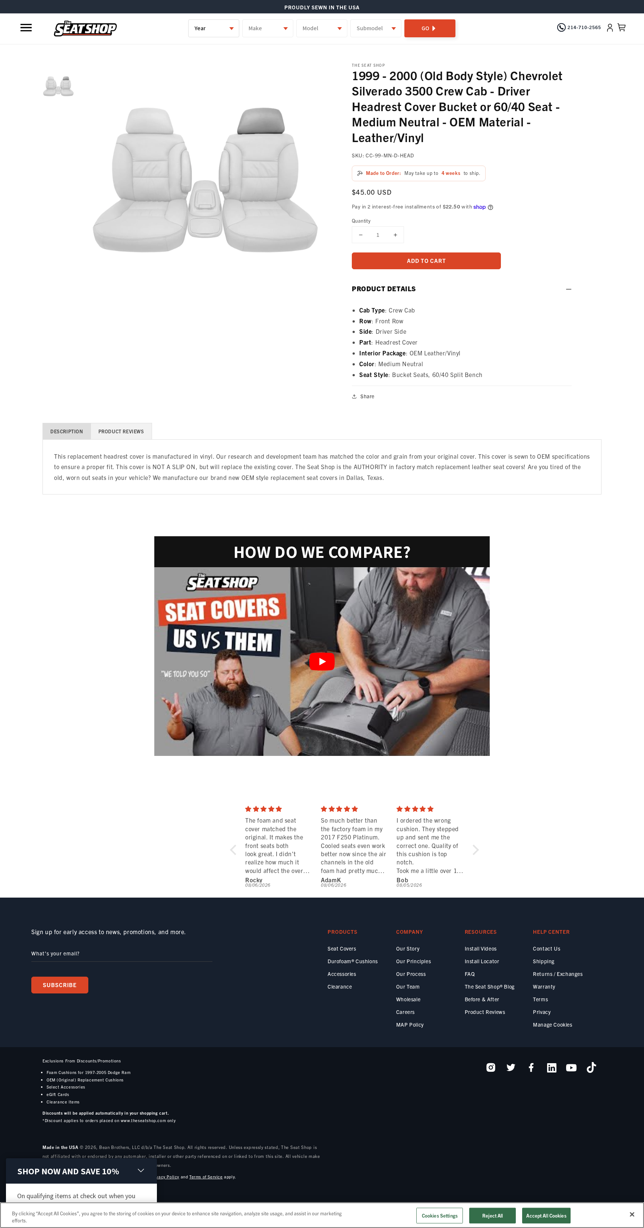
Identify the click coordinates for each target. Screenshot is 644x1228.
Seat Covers (342, 948)
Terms (540, 999)
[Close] (632, 1214)
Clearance (340, 986)
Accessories (342, 973)
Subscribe (60, 984)
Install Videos (481, 948)
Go (425, 28)
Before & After (482, 999)
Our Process (411, 973)
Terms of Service (206, 1176)
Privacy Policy (165, 1176)
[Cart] (621, 27)
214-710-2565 (584, 27)
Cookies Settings (440, 1215)
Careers (405, 1011)
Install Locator (482, 961)
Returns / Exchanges (558, 973)
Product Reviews (485, 1011)
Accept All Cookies (546, 1215)
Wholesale (408, 999)
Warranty (544, 986)
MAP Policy (410, 1024)
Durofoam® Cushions (353, 961)
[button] (27, 27)
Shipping (544, 961)
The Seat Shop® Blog (490, 986)
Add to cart (426, 260)
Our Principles (413, 961)
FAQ (470, 973)
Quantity (361, 220)
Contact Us (546, 948)
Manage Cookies (552, 1024)
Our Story (407, 948)
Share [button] (367, 396)
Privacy (541, 1011)
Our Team (408, 986)
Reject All (492, 1215)
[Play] (322, 661)
